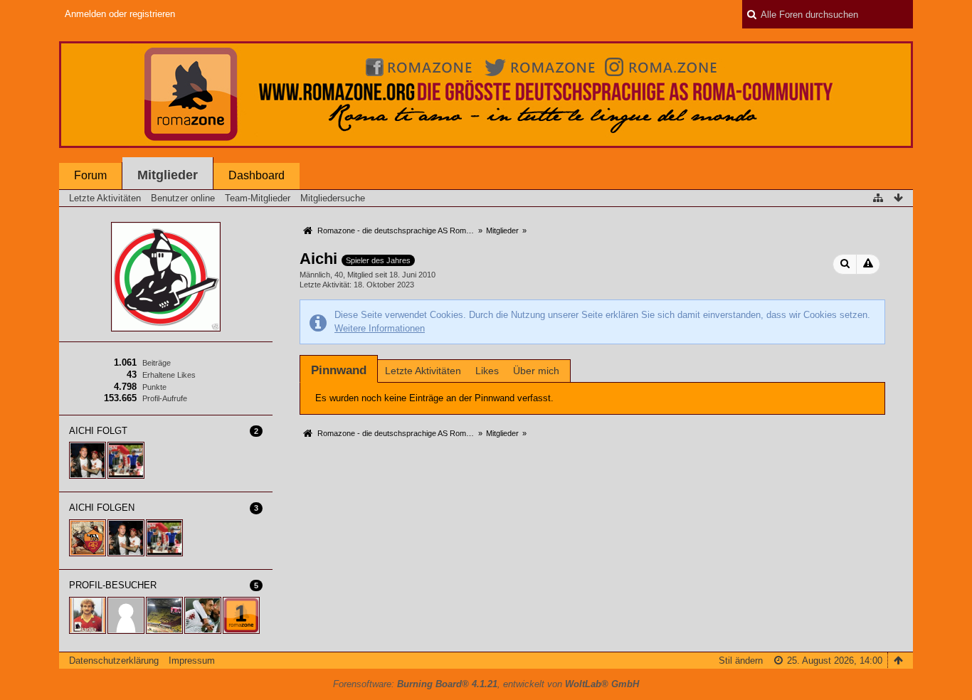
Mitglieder (167, 175)
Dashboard (256, 175)
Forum (90, 175)
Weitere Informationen (379, 328)
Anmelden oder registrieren (120, 14)
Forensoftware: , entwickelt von (486, 684)
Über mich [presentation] (536, 370)
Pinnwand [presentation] (338, 370)
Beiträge (156, 363)
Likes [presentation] (487, 370)
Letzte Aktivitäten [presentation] (423, 370)
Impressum (192, 660)
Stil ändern (741, 660)
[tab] (339, 370)
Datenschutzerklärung (114, 660)
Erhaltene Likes (169, 375)
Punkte (154, 387)
